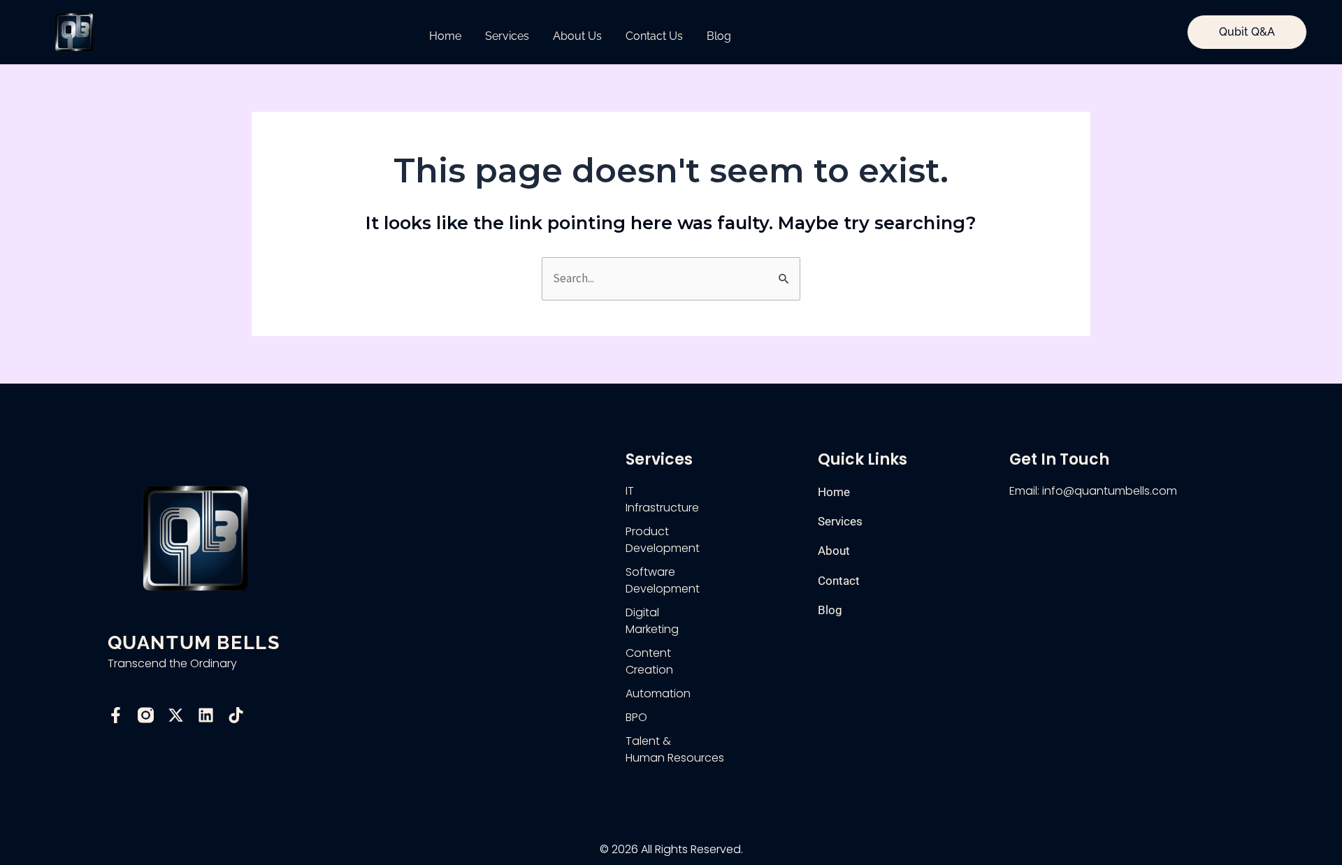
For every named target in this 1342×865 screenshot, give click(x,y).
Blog (719, 36)
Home (445, 36)
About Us (577, 36)
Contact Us (654, 36)
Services (507, 36)
